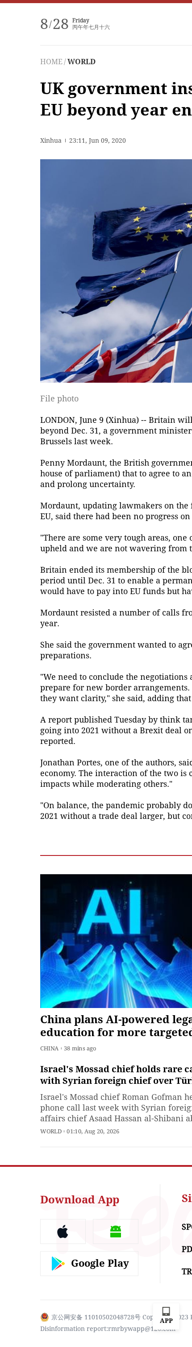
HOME (51, 62)
